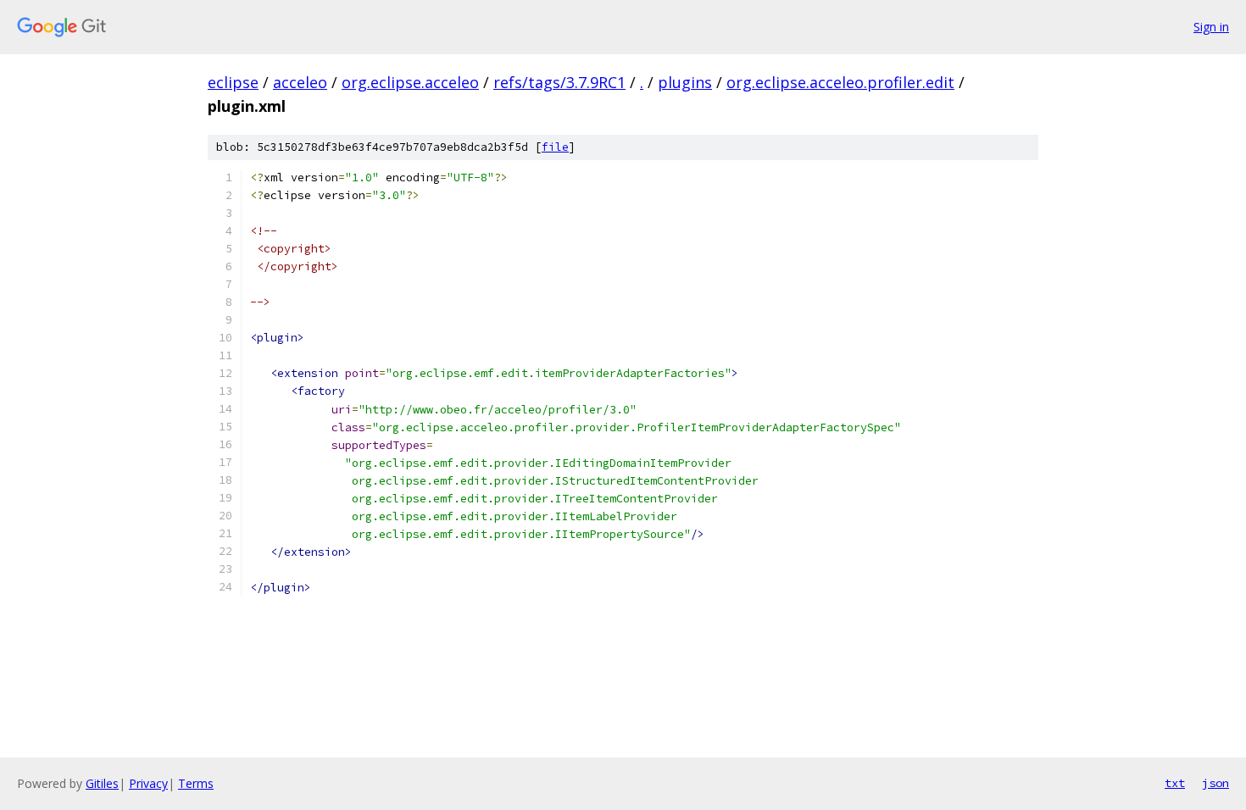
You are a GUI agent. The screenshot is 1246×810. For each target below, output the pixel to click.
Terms (196, 783)
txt (1175, 783)
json (1215, 783)
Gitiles (102, 783)
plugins (685, 82)
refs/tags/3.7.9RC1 (559, 82)
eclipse (233, 82)
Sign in (1211, 27)
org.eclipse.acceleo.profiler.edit (840, 82)
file (555, 147)
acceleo (300, 82)
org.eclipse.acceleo (410, 82)
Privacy (148, 783)
